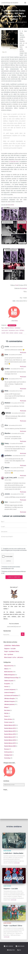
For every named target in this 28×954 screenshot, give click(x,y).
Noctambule (23, 288)
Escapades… (7, 683)
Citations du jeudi (8, 680)
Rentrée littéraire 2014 (10, 728)
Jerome (7, 494)
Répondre (23, 352)
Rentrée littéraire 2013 (10, 725)
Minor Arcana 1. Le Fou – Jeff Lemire (13, 657)
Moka (16, 320)
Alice (6, 425)
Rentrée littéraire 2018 (10, 740)
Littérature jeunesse (9, 704)
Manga (6, 707)
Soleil (16, 285)
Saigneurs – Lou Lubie (10, 648)
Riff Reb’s (22, 330)
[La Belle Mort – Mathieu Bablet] (14, 840)
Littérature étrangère (9, 698)
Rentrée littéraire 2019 (10, 743)
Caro (6, 502)
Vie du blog (7, 758)
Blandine (7, 433)
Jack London (5, 330)
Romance (6, 749)
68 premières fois (8, 665)
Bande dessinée (12, 325)
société (3, 333)
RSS (20, 950)
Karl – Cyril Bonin (8, 654)
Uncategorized (8, 755)
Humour (6, 686)
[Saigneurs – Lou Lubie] (14, 875)
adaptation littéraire (9, 328)
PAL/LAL (6, 713)
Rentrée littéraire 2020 (10, 746)
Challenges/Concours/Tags (11, 677)
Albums (6, 668)
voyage (20, 333)
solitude (11, 333)
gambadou (8, 455)
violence (16, 333)
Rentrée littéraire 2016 (10, 734)
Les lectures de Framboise (11, 695)
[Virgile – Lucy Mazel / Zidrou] (14, 912)
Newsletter (12, 950)
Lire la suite (16, 862)
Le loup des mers (14, 161)
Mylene (7, 467)
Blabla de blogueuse (9, 674)
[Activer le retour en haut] (25, 951)
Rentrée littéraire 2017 (10, 737)
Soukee (7, 368)
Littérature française (9, 701)
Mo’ (13, 205)
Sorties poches (8, 752)
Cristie (7, 346)
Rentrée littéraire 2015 (10, 731)
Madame (7, 403)
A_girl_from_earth (11, 477)
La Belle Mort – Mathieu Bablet (12, 645)
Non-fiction (7, 710)
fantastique (17, 328)
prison (17, 330)
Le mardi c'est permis (9, 689)
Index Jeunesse (9, 946)
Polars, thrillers (8, 719)
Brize (9, 205)
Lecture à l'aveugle (9, 692)
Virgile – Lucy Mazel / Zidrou (11, 651)
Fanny (7, 443)
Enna (6, 354)
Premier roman (8, 722)
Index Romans (20, 946)
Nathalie (8, 413)
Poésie (6, 716)
